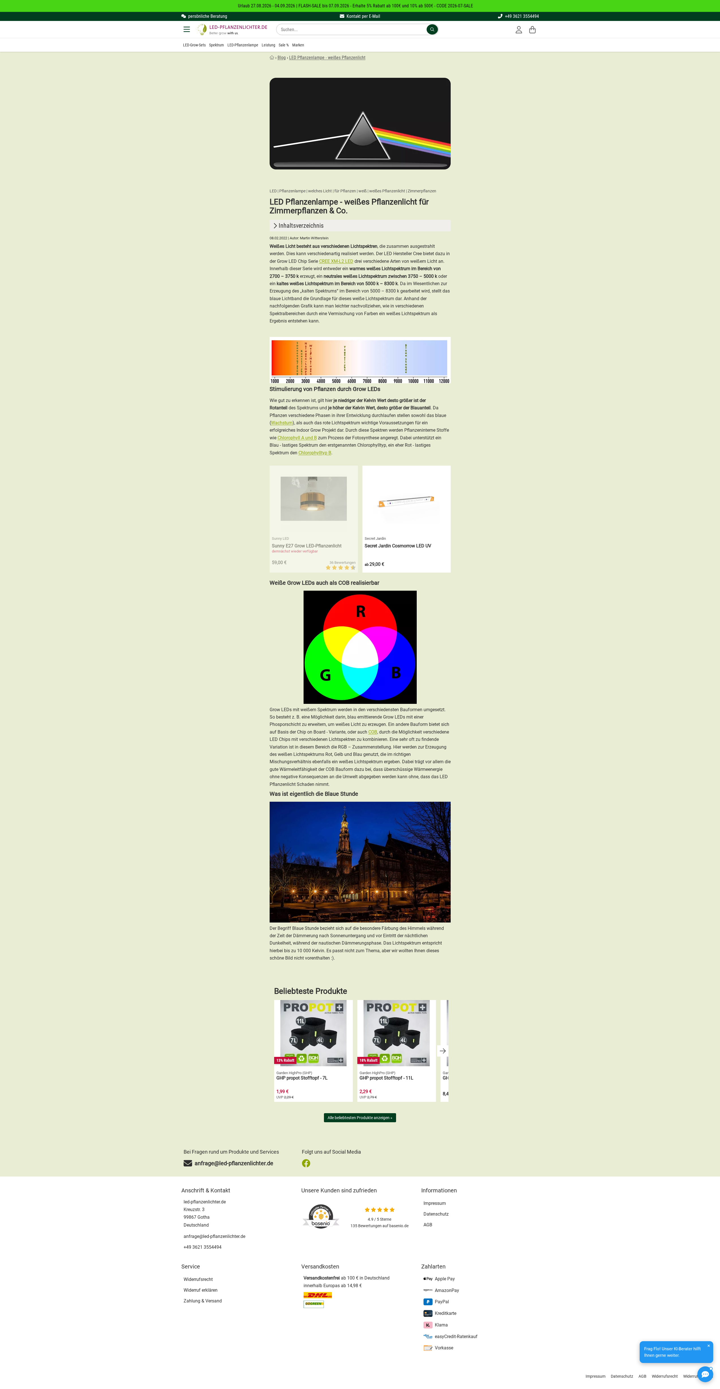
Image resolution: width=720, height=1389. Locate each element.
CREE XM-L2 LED (336, 261)
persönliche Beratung (207, 16)
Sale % (284, 45)
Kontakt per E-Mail (362, 16)
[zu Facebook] (307, 1163)
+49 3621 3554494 (521, 16)
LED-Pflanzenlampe (242, 45)
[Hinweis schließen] (708, 1345)
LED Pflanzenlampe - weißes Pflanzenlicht (327, 57)
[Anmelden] (518, 29)
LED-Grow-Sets (194, 45)
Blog (282, 57)
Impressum (435, 1203)
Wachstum (282, 422)
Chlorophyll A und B (297, 437)
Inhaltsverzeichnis (301, 225)
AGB (428, 1224)
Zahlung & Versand (203, 1301)
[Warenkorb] (532, 29)
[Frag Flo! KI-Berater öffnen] (705, 1374)
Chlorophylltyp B (314, 452)
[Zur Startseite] (231, 29)
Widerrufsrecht (198, 1279)
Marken (298, 45)
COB (372, 732)
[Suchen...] (432, 29)
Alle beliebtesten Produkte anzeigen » (360, 1117)
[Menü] (187, 29)
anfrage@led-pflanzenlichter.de (214, 1236)
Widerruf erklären (201, 1290)
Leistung (268, 45)
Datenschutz (436, 1214)
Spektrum (216, 45)
